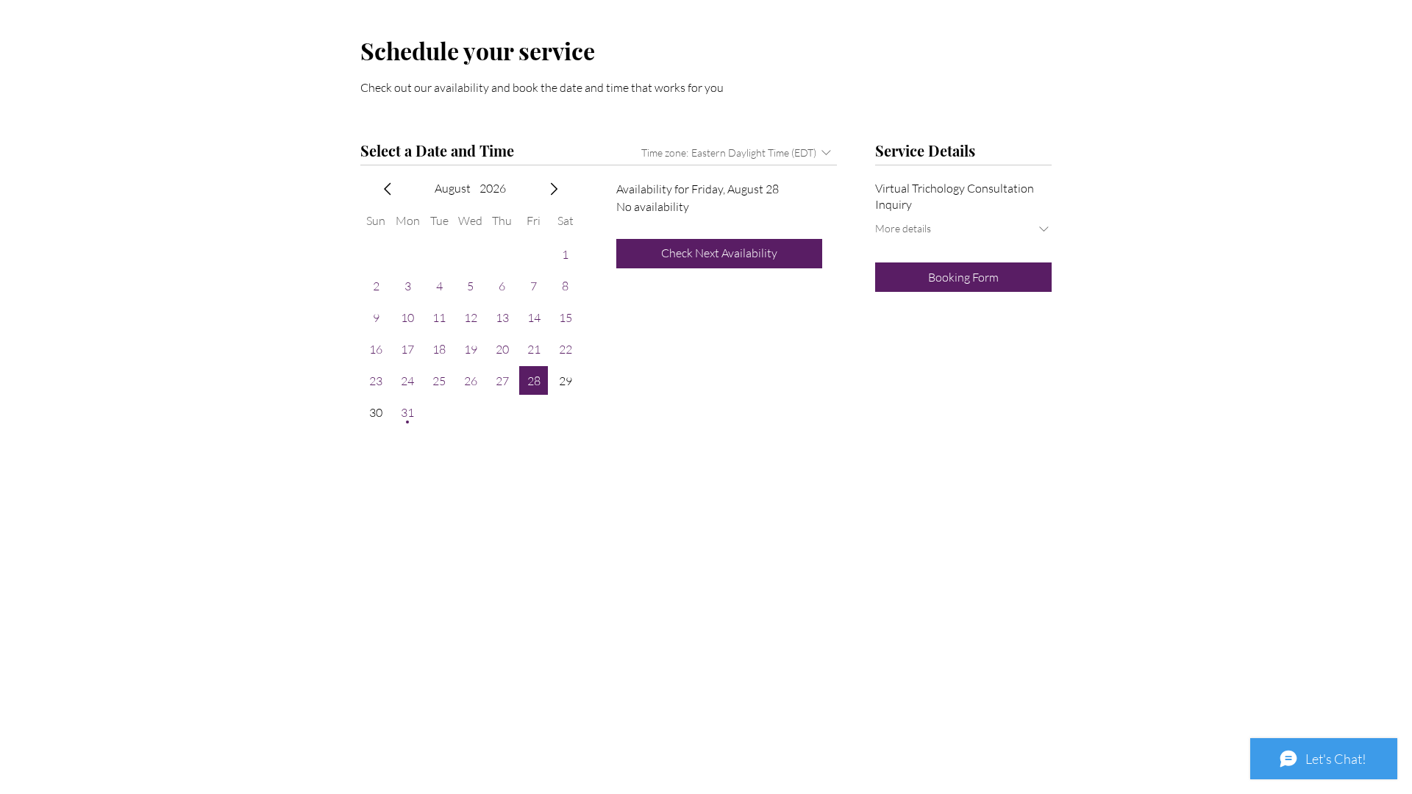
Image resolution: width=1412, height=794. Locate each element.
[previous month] (387, 189)
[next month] (554, 189)
